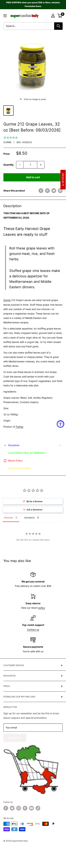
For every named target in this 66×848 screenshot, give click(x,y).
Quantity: (8, 164)
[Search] (58, 26)
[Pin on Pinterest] (47, 190)
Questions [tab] (29, 517)
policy (41, 607)
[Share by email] (60, 190)
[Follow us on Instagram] (18, 808)
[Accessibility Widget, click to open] (60, 424)
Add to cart (33, 177)
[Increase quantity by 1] (40, 164)
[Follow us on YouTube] (31, 808)
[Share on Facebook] (41, 190)
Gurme (7, 142)
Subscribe (14, 737)
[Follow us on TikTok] (38, 808)
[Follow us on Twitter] (12, 808)
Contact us (33, 629)
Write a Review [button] (34, 501)
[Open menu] (5, 15)
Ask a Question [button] (34, 509)
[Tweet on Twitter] (53, 190)
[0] (60, 16)
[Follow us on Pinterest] (25, 808)
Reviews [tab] (8, 517)
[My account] (53, 16)
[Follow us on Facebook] (5, 808)
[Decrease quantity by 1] (19, 164)
